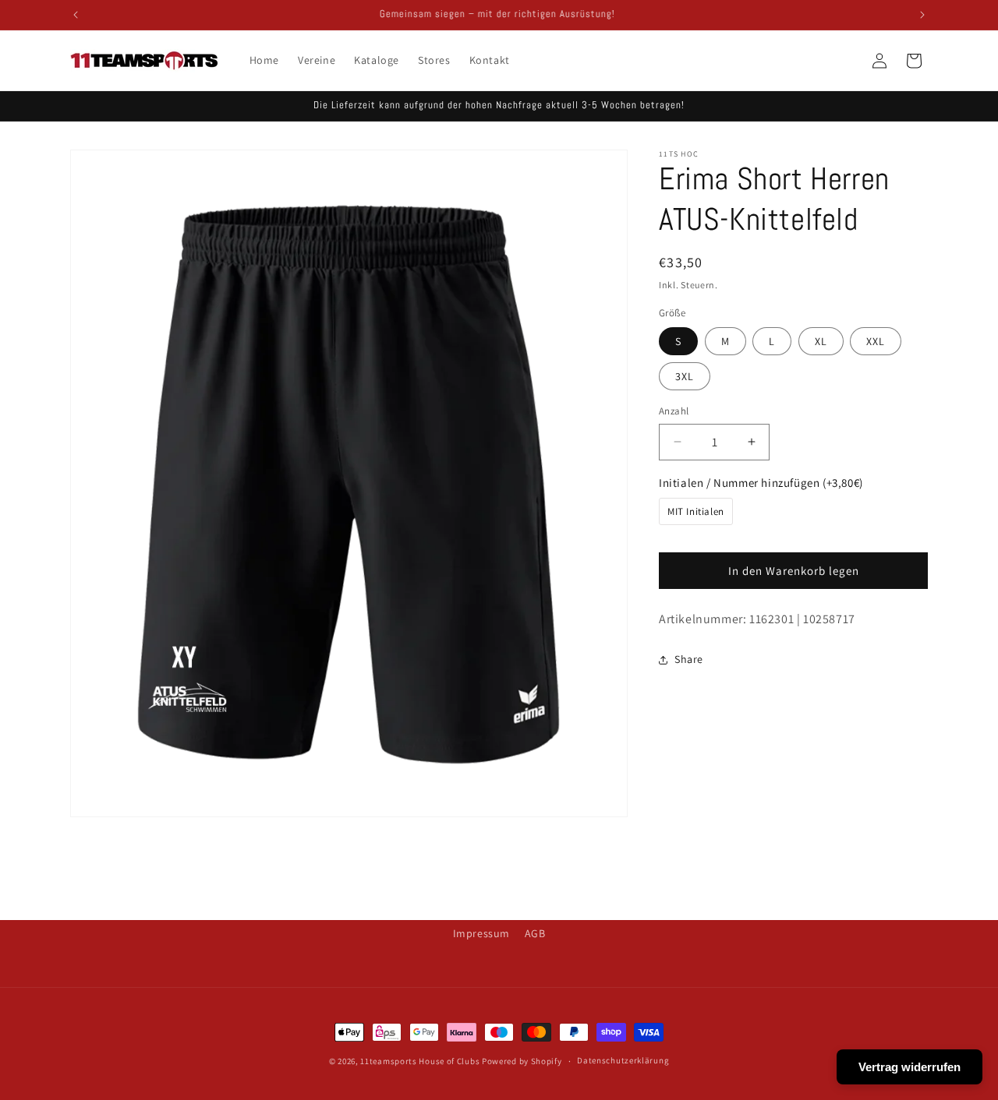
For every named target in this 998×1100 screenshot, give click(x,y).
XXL (875, 341)
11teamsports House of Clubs (420, 1061)
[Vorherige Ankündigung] (75, 15)
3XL (684, 376)
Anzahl (673, 411)
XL (821, 341)
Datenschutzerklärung (623, 1060)
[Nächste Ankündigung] (922, 15)
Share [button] (688, 659)
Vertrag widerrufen (909, 1067)
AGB (535, 933)
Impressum (481, 933)
